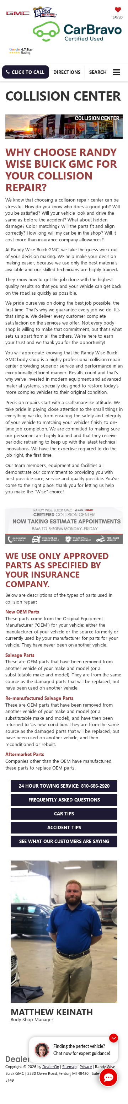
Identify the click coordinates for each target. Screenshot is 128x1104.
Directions (66, 72)
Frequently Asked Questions (64, 800)
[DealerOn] (23, 1059)
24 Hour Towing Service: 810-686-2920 (64, 786)
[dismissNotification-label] (113, 1038)
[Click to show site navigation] (117, 72)
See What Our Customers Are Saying (64, 841)
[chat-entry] (108, 1077)
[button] (25, 72)
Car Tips (64, 813)
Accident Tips (64, 827)
